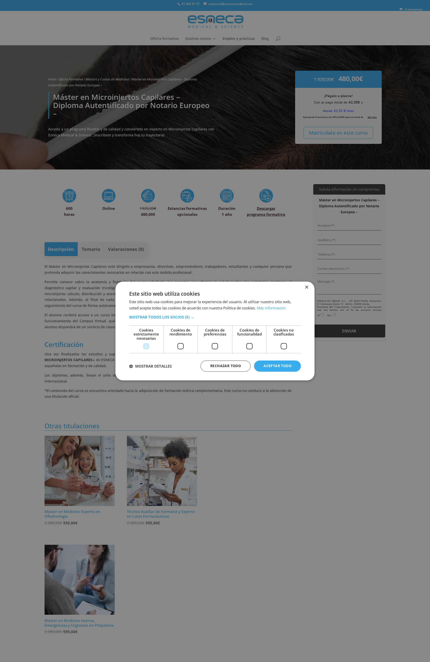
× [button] (306, 287)
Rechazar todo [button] (225, 366)
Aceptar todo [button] (277, 366)
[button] (215, 317)
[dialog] (215, 330)
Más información (271, 308)
